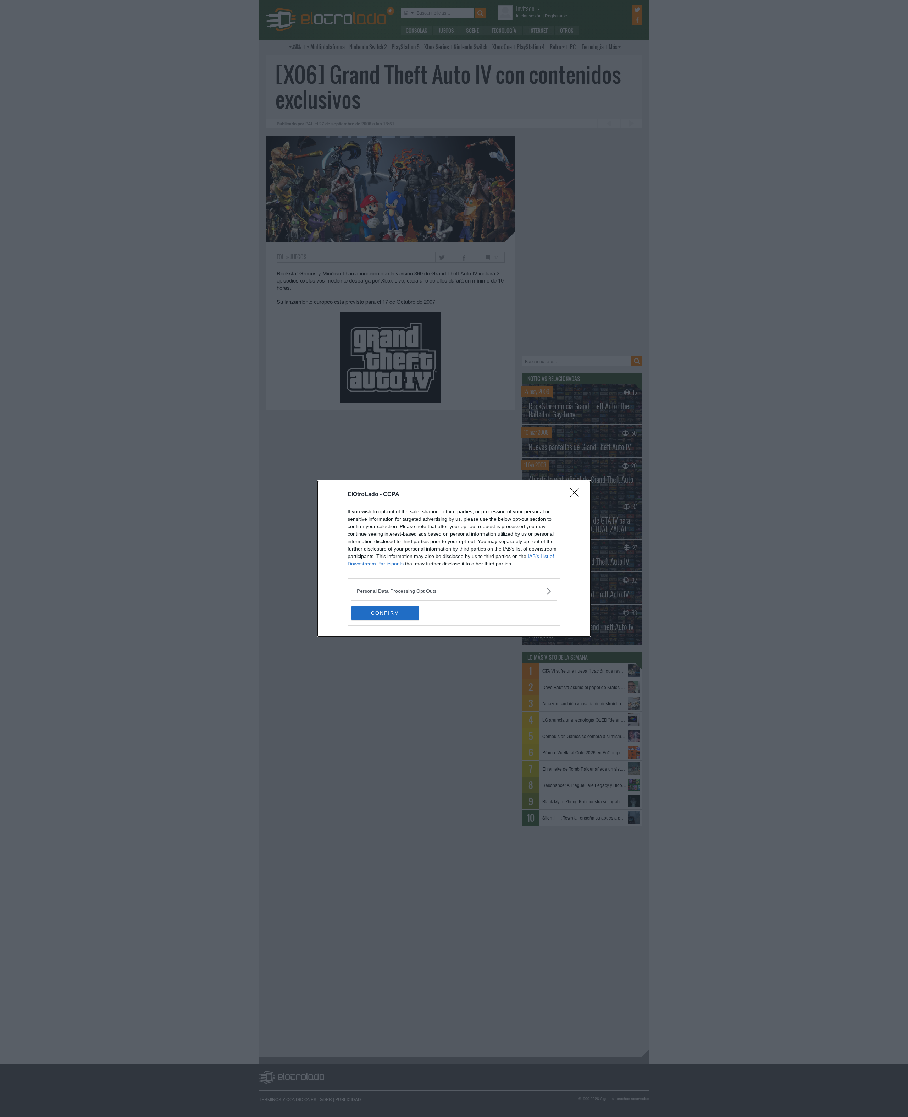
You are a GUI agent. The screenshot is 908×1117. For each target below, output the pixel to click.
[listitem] (454, 591)
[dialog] (454, 558)
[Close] (576, 495)
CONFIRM (385, 613)
